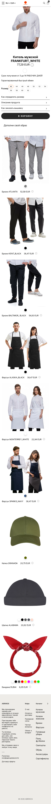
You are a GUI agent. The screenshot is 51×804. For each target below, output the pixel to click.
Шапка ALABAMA (10, 625)
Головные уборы (40, 733)
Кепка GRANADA (10, 563)
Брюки (39, 723)
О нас (27, 709)
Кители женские (40, 717)
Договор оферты (8, 762)
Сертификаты (42, 758)
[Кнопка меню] (3, 3)
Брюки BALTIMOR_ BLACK (14, 315)
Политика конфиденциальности (10, 757)
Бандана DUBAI (9, 687)
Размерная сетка (29, 720)
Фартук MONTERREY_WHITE (15, 439)
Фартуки (40, 727)
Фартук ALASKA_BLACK (13, 377)
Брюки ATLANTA (10, 191)
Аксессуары (42, 754)
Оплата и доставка (28, 714)
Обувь (39, 750)
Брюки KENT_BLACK (11, 253)
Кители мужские (40, 710)
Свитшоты (41, 745)
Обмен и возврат (28, 732)
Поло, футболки (40, 739)
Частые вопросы (28, 726)
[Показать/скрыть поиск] (43, 3)
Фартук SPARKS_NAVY (12, 501)
